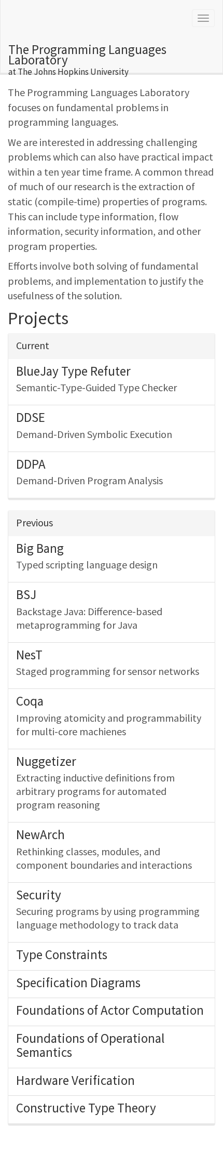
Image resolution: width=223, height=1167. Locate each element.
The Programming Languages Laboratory (87, 57)
